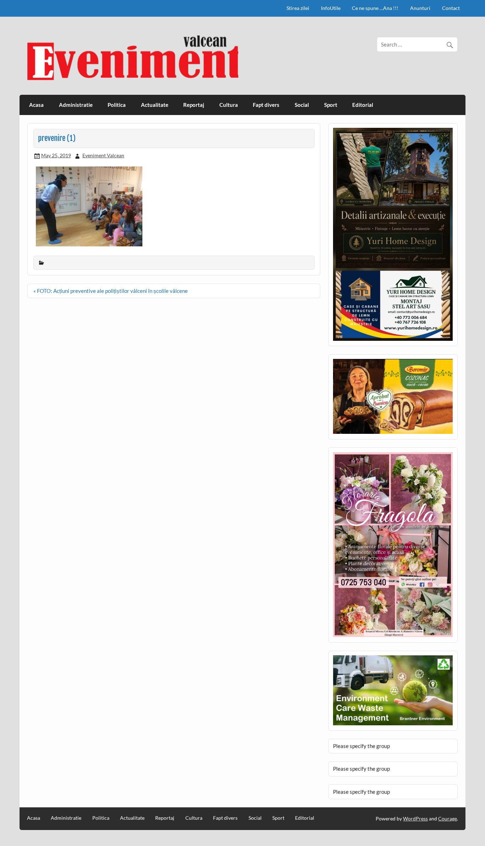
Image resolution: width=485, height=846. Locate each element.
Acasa (36, 105)
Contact (451, 8)
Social (302, 105)
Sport (330, 105)
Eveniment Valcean (103, 155)
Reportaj (193, 105)
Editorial (362, 105)
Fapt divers (266, 105)
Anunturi (420, 8)
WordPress (415, 818)
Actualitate (154, 105)
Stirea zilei (298, 8)
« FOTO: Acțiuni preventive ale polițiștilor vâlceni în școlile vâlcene (110, 291)
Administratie (76, 105)
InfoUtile (330, 8)
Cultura (228, 105)
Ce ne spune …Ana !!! (375, 8)
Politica (117, 105)
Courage (447, 818)
